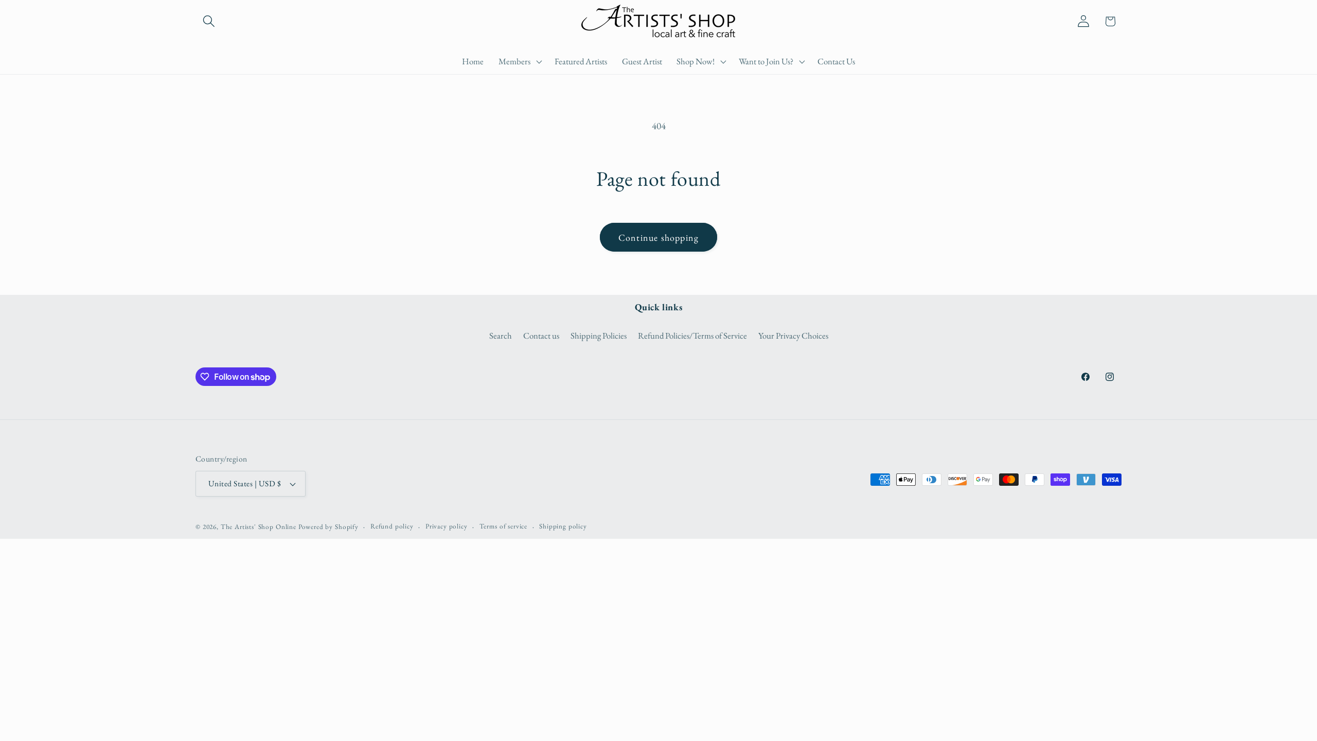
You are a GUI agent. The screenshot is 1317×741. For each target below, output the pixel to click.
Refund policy (392, 526)
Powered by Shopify (328, 526)
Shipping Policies (599, 335)
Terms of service (503, 526)
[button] (209, 21)
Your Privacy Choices (793, 335)
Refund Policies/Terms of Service (692, 335)
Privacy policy (446, 526)
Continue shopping (658, 237)
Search (500, 335)
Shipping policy (563, 526)
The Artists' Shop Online (258, 526)
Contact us (541, 335)
